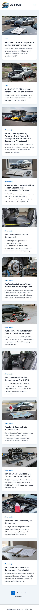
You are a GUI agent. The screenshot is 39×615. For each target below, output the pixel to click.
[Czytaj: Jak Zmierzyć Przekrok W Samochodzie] (19, 218)
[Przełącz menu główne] (35, 5)
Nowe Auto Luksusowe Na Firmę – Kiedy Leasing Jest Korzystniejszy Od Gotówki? (19, 187)
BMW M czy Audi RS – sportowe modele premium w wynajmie (19, 43)
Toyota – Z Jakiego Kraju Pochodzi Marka (16, 428)
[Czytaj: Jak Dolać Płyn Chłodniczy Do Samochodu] (19, 504)
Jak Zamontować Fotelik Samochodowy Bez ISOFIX (17, 378)
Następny (19, 596)
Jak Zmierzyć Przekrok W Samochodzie (16, 235)
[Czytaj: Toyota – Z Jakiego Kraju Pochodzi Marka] (19, 410)
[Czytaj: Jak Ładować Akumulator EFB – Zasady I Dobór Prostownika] (19, 314)
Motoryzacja (8, 130)
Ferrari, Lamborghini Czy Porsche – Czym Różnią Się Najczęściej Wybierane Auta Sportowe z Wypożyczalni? (18, 137)
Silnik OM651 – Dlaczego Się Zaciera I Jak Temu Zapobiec (18, 475)
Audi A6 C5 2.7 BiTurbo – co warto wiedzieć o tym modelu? (19, 90)
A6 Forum (16, 4)
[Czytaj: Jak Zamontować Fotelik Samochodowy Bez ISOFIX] (19, 361)
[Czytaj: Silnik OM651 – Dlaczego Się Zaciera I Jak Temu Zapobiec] (19, 457)
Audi (6, 39)
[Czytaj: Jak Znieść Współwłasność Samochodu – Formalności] (19, 550)
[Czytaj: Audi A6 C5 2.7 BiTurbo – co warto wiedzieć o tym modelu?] (19, 72)
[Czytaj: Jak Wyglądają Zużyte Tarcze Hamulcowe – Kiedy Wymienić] (19, 267)
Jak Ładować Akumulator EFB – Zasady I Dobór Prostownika (19, 332)
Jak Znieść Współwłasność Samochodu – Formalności (17, 568)
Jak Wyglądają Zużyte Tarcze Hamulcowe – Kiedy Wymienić (18, 285)
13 (26, 593)
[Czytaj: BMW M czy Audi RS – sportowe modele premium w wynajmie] (19, 25)
